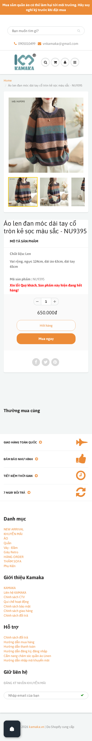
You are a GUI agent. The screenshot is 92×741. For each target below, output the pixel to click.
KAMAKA (10, 588)
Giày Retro (11, 552)
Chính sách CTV (14, 597)
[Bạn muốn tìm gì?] (78, 31)
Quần (7, 543)
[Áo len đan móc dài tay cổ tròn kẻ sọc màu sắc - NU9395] (46, 135)
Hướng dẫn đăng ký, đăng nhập (25, 651)
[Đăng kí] (82, 695)
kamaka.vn (36, 727)
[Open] (12, 729)
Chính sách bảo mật (17, 606)
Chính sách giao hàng (18, 611)
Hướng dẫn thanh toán (19, 646)
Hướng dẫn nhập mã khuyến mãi (26, 660)
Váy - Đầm (11, 548)
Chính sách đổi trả (16, 615)
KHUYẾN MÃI (13, 534)
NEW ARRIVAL (14, 529)
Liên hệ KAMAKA (15, 592)
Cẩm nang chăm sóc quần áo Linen (27, 656)
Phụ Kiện (9, 566)
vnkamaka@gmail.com (60, 44)
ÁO (6, 538)
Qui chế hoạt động (16, 602)
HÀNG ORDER (14, 557)
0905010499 (26, 44)
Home (8, 80)
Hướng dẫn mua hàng (19, 642)
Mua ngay (46, 339)
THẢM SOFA (12, 561)
